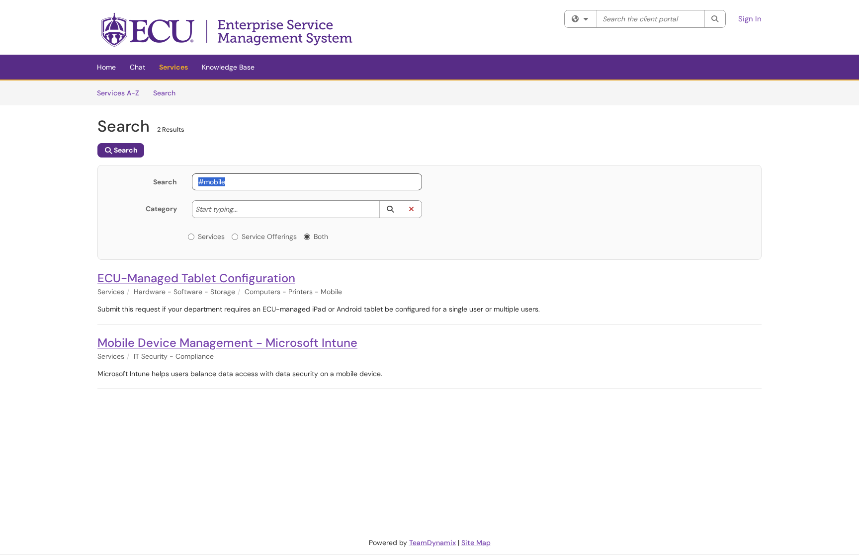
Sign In (750, 19)
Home (106, 67)
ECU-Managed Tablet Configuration (196, 278)
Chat (137, 67)
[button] (390, 209)
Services (173, 67)
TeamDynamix (432, 542)
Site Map (476, 542)
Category (161, 208)
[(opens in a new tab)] (227, 30)
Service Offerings (269, 236)
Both (321, 236)
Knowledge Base (228, 67)
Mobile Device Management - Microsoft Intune (227, 342)
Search (167, 92)
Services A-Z (118, 92)
